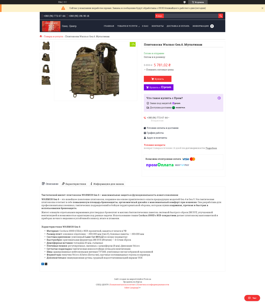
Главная (109, 26)
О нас (145, 26)
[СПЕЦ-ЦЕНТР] (51, 26)
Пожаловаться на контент (122, 284)
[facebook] (42, 264)
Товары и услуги (53, 36)
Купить (159, 78)
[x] (46, 264)
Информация (201, 26)
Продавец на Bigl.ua (132, 282)
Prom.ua (147, 279)
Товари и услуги (127, 26)
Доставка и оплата (178, 26)
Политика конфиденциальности (153, 284)
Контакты (157, 26)
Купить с (154, 87)
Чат (254, 298)
